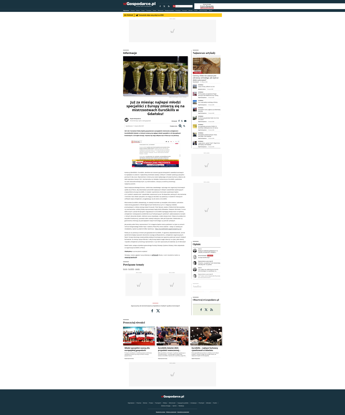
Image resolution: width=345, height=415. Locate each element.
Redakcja (181, 406)
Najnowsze (126, 10)
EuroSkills (131, 269)
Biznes (138, 10)
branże (125, 269)
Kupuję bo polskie (169, 10)
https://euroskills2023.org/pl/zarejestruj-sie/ (168, 229)
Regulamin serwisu (160, 412)
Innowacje (177, 10)
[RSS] (169, 6)
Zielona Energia (203, 10)
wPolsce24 (155, 255)
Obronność (160, 10)
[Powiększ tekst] (180, 126)
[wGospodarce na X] (164, 6)
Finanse (133, 10)
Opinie (210, 10)
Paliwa (154, 10)
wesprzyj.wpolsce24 (131, 257)
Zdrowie (190, 10)
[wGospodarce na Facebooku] (160, 6)
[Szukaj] (174, 6)
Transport (148, 10)
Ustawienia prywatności (183, 412)
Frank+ (196, 10)
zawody (137, 269)
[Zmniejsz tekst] (184, 126)
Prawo (143, 10)
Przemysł (184, 10)
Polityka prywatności (171, 412)
